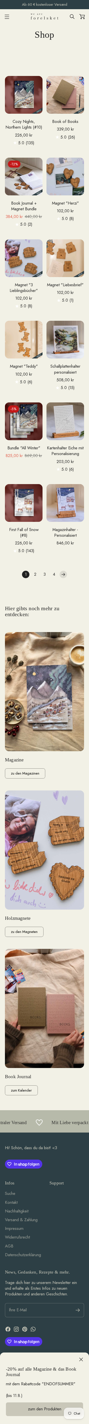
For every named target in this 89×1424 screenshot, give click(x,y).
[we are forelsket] (44, 16)
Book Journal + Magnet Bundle (24, 206)
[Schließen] (81, 1359)
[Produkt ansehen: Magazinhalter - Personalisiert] (65, 503)
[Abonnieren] (78, 1310)
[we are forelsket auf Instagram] (16, 1329)
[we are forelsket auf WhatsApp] (33, 1329)
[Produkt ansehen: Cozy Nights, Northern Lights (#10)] (24, 95)
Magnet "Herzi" (65, 203)
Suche (10, 1193)
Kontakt (11, 1202)
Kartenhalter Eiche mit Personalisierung (65, 451)
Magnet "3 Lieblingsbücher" (24, 287)
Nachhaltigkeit (16, 1211)
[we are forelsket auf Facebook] (8, 1329)
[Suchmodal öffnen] (72, 17)
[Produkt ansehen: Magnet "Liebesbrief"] (65, 258)
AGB (9, 1246)
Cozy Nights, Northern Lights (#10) (23, 124)
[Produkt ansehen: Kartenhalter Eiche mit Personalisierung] (65, 421)
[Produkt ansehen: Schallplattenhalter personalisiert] (65, 339)
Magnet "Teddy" (24, 366)
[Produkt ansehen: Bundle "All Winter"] (24, 421)
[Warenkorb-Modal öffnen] (82, 17)
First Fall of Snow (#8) (24, 532)
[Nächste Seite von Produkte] (63, 574)
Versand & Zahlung (21, 1220)
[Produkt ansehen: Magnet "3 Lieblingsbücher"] (24, 258)
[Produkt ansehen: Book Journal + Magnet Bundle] (24, 176)
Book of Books (65, 121)
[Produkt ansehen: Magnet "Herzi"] (65, 176)
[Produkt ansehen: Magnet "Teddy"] (24, 339)
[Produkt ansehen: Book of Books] (65, 95)
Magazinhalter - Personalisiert (65, 532)
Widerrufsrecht (17, 1237)
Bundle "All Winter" (23, 448)
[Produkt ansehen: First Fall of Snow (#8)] (24, 503)
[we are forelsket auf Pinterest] (25, 1329)
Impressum (14, 1228)
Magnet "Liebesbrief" (65, 285)
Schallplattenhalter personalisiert (65, 369)
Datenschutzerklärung (23, 1255)
